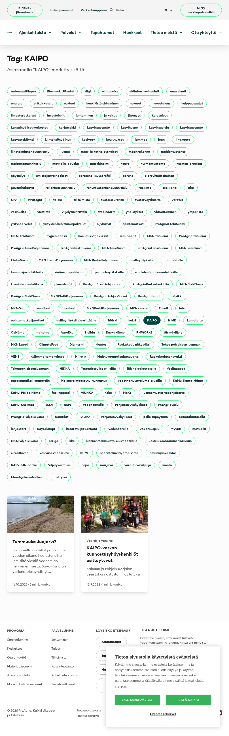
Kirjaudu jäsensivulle (24, 10)
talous (57, 200)
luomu (65, 152)
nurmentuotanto (153, 164)
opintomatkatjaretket (27, 320)
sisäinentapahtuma (69, 272)
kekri (132, 320)
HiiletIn (80, 356)
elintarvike (110, 91)
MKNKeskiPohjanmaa (103, 308)
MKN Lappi (19, 344)
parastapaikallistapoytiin (30, 381)
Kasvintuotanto (62, 666)
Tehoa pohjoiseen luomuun (180, 344)
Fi (165, 10)
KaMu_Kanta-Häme (188, 381)
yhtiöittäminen (165, 212)
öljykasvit (104, 224)
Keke (108, 393)
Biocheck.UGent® (60, 91)
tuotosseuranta (112, 200)
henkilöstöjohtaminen (102, 103)
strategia (35, 200)
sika (191, 188)
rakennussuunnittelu (60, 188)
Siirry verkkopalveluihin (201, 10)
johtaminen (84, 115)
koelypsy (88, 140)
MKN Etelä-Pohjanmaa (56, 260)
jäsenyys (134, 115)
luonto (167, 465)
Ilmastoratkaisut (63, 684)
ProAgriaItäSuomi (192, 236)
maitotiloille (174, 260)
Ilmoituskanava (87, 716)
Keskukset (14, 648)
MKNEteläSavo (191, 284)
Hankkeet (132, 32)
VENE (15, 356)
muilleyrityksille (141, 260)
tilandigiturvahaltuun (27, 477)
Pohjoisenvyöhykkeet (116, 417)
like (72, 441)
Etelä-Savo (19, 260)
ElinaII (163, 308)
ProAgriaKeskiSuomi (75, 248)
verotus (177, 200)
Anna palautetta (19, 675)
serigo (53, 441)
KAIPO (152, 320)
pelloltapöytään (155, 417)
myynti (176, 429)
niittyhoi (61, 477)
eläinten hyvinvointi (144, 91)
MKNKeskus (139, 308)
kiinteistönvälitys (58, 140)
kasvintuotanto (98, 127)
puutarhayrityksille (109, 272)
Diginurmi (77, 344)
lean (161, 140)
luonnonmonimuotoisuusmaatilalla (112, 441)
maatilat (61, 417)
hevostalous (161, 103)
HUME (84, 453)
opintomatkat (133, 224)
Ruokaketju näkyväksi (133, 344)
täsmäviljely (173, 332)
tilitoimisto (82, 200)
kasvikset (43, 308)
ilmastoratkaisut (23, 115)
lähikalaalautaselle (141, 369)
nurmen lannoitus (189, 164)
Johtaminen (59, 640)
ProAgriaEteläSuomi (170, 224)
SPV (14, 200)
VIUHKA (87, 393)
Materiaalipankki (19, 666)
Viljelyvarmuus (59, 465)
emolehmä (178, 91)
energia (17, 103)
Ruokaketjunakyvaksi (166, 356)
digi (88, 91)
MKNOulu (18, 308)
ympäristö (195, 212)
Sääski (112, 320)
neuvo (125, 164)
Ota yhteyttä (16, 657)
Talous (56, 648)
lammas (141, 140)
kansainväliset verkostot (29, 127)
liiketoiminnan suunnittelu (30, 152)
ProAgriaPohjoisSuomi (110, 296)
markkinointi (99, 164)
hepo (85, 465)
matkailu (199, 429)
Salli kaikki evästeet (137, 699)
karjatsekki (67, 127)
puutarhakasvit (22, 188)
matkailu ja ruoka (65, 164)
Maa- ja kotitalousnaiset (24, 684)
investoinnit (56, 115)
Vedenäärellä (118, 429)
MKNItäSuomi (157, 236)
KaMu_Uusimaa (22, 405)
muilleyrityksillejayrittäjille (75, 320)
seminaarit (128, 236)
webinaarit (106, 212)
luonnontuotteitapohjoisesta (164, 393)
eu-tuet (69, 103)
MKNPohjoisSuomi (24, 441)
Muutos (100, 344)
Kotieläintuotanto (63, 675)
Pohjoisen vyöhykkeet (131, 405)
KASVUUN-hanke (24, 465)
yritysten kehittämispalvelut (64, 224)
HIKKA (65, 369)
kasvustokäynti (22, 140)
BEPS (68, 405)
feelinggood (176, 369)
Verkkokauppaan (94, 10)
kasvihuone (129, 127)
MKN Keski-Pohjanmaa (101, 260)
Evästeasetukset (163, 714)
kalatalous (160, 115)
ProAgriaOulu (168, 405)
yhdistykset (134, 212)
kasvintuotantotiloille (27, 284)
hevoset (135, 103)
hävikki (177, 296)
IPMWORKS (144, 332)
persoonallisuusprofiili (95, 176)
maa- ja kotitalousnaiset (99, 152)
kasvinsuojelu (159, 127)
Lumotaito (195, 320)
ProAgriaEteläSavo (25, 296)
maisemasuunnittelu (26, 164)
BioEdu (90, 332)
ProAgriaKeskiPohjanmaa (30, 248)
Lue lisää (121, 687)
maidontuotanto (173, 152)
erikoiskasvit (43, 103)
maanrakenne (139, 152)
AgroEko (67, 332)
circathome (19, 453)
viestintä (44, 212)
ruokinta (145, 188)
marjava (106, 465)
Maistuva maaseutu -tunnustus (84, 381)
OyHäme (17, 332)
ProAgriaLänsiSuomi (153, 248)
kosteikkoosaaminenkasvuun (170, 441)
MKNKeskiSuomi (114, 248)
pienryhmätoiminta (159, 176)
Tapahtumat (102, 32)
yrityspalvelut (21, 224)
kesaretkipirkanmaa (81, 429)
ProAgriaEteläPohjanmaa (102, 284)
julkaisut (110, 115)
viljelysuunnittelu (74, 212)
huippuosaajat (192, 103)
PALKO (85, 417)
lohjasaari (18, 429)
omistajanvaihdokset (52, 176)
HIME (172, 320)
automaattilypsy (23, 91)
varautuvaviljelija (137, 465)
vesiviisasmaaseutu (54, 453)
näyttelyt (18, 176)
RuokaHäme (115, 332)
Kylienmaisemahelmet (47, 356)
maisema (42, 332)
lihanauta (183, 140)
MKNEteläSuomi (23, 236)
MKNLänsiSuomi (191, 248)
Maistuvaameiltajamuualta (118, 356)
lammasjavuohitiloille (27, 272)
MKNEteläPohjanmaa (67, 296)
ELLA (49, 405)
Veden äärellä (93, 405)
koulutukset (115, 140)
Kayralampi (46, 429)
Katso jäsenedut (62, 10)
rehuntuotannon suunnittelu (107, 188)
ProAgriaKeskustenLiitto (151, 284)
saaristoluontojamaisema (119, 453)
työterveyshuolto (148, 200)
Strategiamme (17, 640)
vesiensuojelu (149, 429)
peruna (128, 176)
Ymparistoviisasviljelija (98, 369)
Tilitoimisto (58, 657)
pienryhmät (63, 284)
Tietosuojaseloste (88, 710)
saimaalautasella (192, 417)
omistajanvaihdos (163, 453)
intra (183, 308)
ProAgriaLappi (149, 296)
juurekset (69, 308)
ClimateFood (48, 344)
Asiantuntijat (111, 642)
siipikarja (170, 188)
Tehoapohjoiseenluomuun (30, 369)
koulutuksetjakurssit (93, 236)
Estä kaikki (188, 700)
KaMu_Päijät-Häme (25, 393)
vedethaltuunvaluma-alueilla (140, 381)
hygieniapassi (57, 236)
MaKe (127, 393)
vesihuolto (18, 212)
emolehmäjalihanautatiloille (156, 272)
